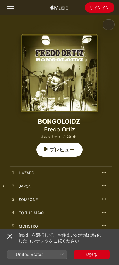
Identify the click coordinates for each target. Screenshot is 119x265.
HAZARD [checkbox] (26, 173)
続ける (91, 254)
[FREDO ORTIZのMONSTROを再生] (13, 226)
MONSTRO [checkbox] (28, 226)
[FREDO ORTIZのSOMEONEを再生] (13, 199)
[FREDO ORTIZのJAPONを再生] (13, 186)
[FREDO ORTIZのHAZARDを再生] (13, 173)
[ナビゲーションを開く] (10, 7)
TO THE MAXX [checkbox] (31, 213)
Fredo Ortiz (59, 129)
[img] (59, 7)
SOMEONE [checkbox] (28, 199)
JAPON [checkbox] (25, 186)
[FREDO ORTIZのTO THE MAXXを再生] (13, 212)
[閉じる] (9, 236)
